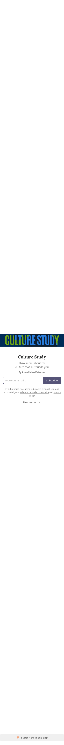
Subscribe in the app (34, 737)
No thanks (29, 402)
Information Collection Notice (34, 392)
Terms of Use (48, 388)
